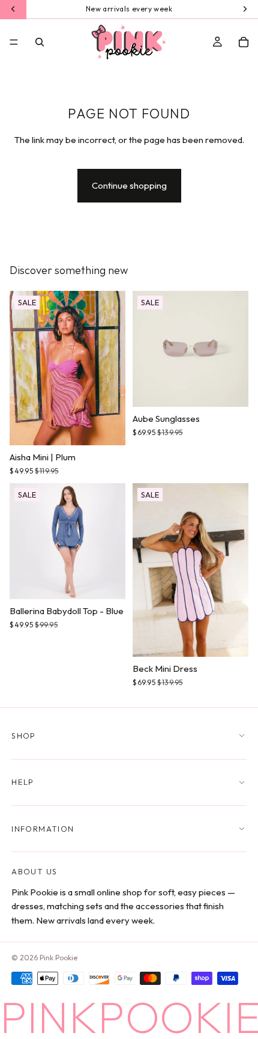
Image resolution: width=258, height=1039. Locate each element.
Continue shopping (129, 185)
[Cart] (243, 42)
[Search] (39, 42)
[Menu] (14, 42)
